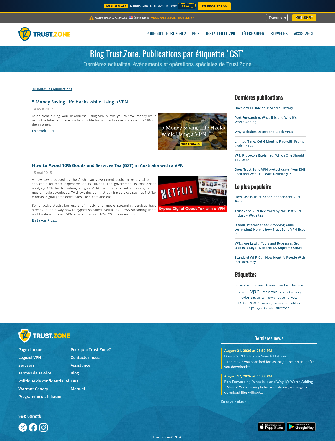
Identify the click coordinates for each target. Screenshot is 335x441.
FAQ (74, 381)
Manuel (78, 388)
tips (251, 308)
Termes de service (35, 373)
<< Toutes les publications (52, 89)
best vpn (297, 285)
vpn (255, 291)
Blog (75, 373)
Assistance (304, 34)
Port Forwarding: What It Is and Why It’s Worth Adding (268, 381)
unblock (294, 303)
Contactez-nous (85, 357)
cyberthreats (265, 308)
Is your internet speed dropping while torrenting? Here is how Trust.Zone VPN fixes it (270, 229)
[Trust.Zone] (44, 34)
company (281, 303)
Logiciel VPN (29, 357)
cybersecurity (253, 297)
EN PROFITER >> (214, 6)
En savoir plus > (234, 401)
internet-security (290, 292)
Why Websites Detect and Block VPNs (264, 131)
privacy (292, 297)
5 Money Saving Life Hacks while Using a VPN (80, 102)
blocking (284, 285)
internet (271, 285)
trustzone (282, 308)
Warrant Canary (33, 388)
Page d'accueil (31, 349)
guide (281, 297)
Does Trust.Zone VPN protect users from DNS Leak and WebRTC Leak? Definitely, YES (270, 171)
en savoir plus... (44, 131)
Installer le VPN (220, 34)
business (257, 285)
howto (271, 297)
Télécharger (253, 34)
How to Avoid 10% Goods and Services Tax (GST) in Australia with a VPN (107, 165)
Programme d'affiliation (40, 396)
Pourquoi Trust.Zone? (166, 34)
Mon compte (304, 18)
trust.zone (248, 303)
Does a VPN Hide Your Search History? (264, 108)
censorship (270, 292)
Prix (196, 34)
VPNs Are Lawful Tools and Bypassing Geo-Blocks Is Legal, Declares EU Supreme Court (268, 245)
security (267, 303)
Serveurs (279, 34)
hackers (242, 292)
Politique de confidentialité (44, 381)
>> (172, 18)
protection (242, 285)
